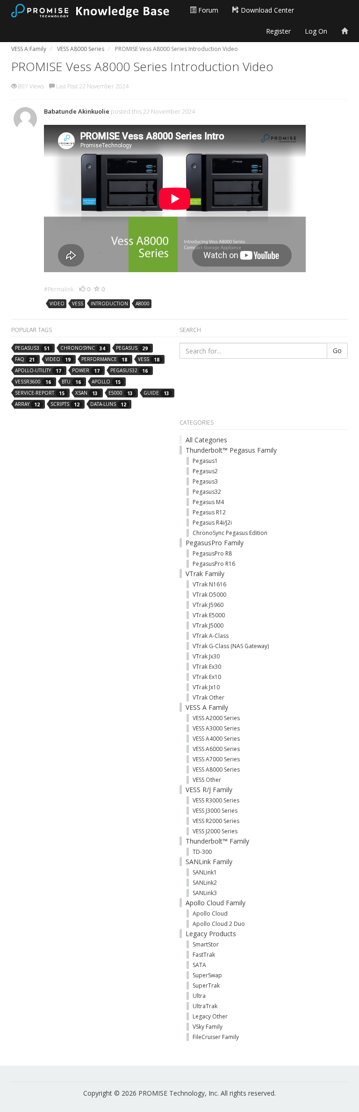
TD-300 (202, 852)
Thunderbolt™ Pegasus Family (231, 450)
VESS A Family (207, 707)
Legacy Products (211, 933)
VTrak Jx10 (206, 687)
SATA (199, 965)
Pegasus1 (205, 461)
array (27, 404)
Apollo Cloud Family (215, 902)
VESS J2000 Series (215, 831)
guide (156, 393)
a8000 (143, 303)
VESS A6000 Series (216, 749)
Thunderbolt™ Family (217, 841)
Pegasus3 (205, 481)
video (57, 303)
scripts (64, 404)
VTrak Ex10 (207, 677)
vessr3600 (33, 381)
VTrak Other (208, 697)
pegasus (132, 348)
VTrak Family (205, 573)
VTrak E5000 (209, 615)
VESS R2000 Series (216, 821)
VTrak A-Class (211, 636)
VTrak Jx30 (206, 656)
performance (104, 359)
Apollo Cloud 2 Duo (219, 924)
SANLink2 (205, 883)
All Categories (206, 439)
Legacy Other (210, 1016)
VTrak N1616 (209, 584)
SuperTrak (206, 985)
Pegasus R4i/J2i (212, 523)
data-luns (108, 404)
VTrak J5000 (208, 625)
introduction (109, 303)
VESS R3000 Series (216, 800)
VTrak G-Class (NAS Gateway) (231, 646)
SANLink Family (209, 861)
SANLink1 (205, 872)
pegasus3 (32, 348)
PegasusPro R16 (214, 564)
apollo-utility (38, 370)
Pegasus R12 (209, 512)
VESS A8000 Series (216, 769)
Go (337, 350)
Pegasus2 (205, 471)
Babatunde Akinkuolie (76, 111)
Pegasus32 (207, 492)
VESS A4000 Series (216, 739)
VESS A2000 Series (216, 718)
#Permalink (58, 289)
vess (77, 303)
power (86, 370)
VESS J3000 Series (215, 811)
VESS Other (207, 780)
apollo (106, 381)
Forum (207, 10)
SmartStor (206, 944)
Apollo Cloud (210, 913)
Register (278, 31)
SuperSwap (207, 975)
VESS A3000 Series (216, 728)
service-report (40, 393)
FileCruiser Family (216, 1037)
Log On (316, 31)
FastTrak (204, 955)
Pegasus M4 (208, 502)
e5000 (120, 393)
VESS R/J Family (209, 789)
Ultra (199, 996)
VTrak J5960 (208, 605)
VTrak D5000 (209, 595)
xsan (86, 393)
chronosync (82, 348)
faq (25, 359)
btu (71, 381)
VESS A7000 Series (216, 759)
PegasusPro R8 (212, 553)
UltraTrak (205, 1006)
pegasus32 (129, 370)
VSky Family (208, 1027)
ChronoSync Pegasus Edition (230, 533)
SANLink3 (205, 893)
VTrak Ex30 (207, 667)
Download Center (266, 10)
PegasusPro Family (215, 542)
